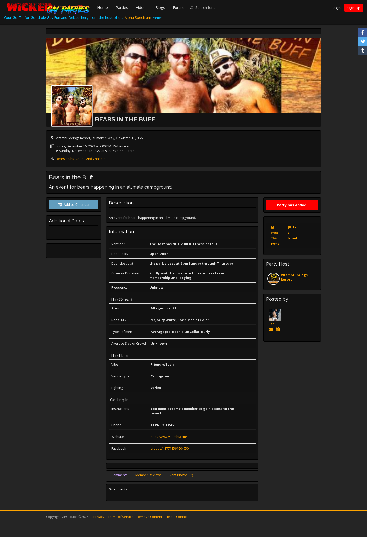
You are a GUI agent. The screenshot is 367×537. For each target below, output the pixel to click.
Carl (272, 324)
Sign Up (353, 7)
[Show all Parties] (278, 329)
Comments (119, 475)
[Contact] (271, 329)
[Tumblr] (362, 50)
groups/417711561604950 (170, 448)
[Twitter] (362, 41)
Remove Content (149, 516)
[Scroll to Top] (356, 513)
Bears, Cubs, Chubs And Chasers (81, 158)
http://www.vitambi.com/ (169, 436)
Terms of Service (120, 516)
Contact (181, 516)
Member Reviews (148, 475)
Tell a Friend (293, 232)
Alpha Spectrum (138, 17)
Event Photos (180, 475)
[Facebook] (362, 32)
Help (169, 516)
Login (336, 7)
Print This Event (275, 238)
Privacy (98, 516)
